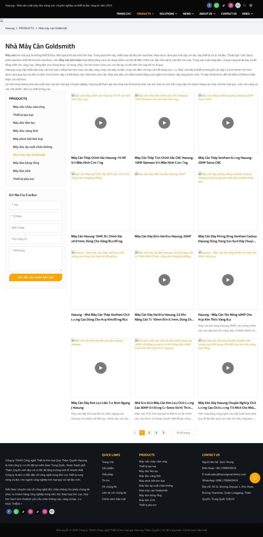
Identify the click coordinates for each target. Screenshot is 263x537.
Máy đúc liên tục (148, 471)
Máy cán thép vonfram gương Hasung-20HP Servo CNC (225, 160)
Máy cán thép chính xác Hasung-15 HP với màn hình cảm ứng (98, 160)
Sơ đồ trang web (171, 530)
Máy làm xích (147, 500)
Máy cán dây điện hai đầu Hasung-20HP (163, 236)
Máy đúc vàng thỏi (149, 475)
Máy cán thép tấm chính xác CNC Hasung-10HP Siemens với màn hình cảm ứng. (164, 160)
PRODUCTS (26, 28)
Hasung (9, 28)
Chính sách (190, 530)
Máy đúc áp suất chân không (156, 485)
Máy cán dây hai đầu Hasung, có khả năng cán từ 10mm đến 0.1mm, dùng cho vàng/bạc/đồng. (164, 317)
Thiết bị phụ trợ (148, 504)
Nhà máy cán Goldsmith (53, 28)
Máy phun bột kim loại (152, 480)
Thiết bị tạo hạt (147, 466)
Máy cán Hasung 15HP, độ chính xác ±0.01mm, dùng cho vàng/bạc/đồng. (97, 238)
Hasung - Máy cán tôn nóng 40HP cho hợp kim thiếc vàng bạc (225, 317)
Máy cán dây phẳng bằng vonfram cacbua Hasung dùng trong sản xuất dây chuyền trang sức (227, 238)
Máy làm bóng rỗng (150, 495)
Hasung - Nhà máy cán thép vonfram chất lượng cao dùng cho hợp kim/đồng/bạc (100, 317)
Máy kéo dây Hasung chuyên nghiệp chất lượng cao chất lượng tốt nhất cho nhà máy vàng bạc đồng (227, 405)
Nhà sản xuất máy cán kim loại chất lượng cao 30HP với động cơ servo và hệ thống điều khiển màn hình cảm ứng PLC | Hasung (164, 405)
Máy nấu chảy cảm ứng (153, 461)
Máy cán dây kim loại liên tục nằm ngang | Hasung (100, 405)
